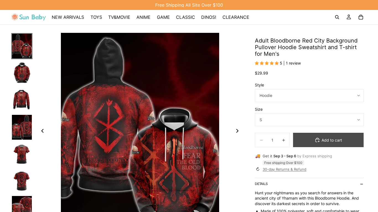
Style (259, 85)
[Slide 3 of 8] (22, 100)
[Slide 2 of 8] (22, 73)
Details (261, 184)
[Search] (337, 17)
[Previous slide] (41, 132)
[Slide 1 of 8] (22, 46)
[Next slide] (239, 132)
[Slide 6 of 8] (22, 181)
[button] (267, 63)
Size (259, 109)
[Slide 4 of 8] (22, 127)
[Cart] (361, 17)
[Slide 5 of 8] (22, 154)
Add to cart (332, 140)
